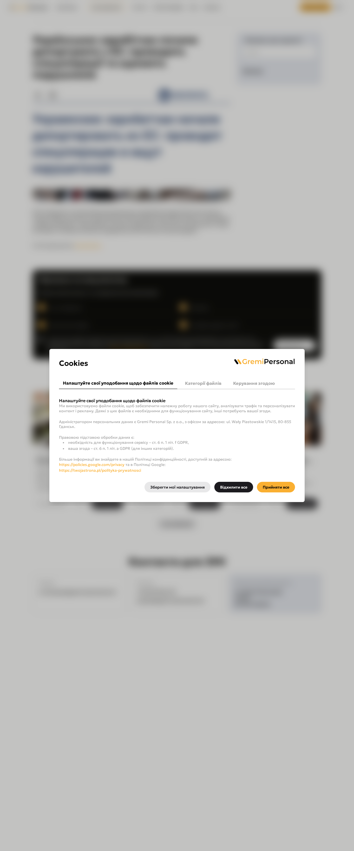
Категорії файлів (203, 383)
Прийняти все (276, 487)
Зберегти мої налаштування (177, 487)
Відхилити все (233, 487)
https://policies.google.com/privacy (92, 464)
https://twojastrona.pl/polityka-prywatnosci (100, 470)
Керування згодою (254, 383)
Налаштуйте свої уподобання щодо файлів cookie (118, 383)
